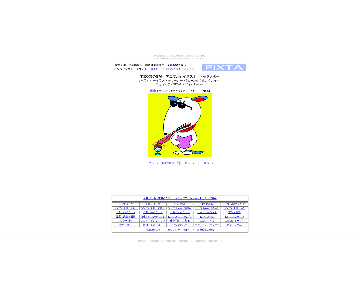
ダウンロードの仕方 (179, 229)
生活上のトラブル (234, 220)
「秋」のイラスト (180, 212)
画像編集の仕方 (205, 229)
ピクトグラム (234, 224)
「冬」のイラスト (207, 212)
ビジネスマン (207, 216)
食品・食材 (125, 224)
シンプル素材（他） (234, 208)
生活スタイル (207, 220)
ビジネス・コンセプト (180, 216)
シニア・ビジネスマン (153, 220)
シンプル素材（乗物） (180, 208)
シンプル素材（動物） (125, 208)
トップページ (151, 163)
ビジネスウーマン (234, 216)
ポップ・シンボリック (207, 224)
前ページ (189, 163)
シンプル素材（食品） (207, 208)
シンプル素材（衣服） (153, 208)
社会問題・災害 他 (180, 220)
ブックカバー (180, 224)
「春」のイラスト (125, 212)
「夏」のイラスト (153, 212)
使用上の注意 (153, 229)
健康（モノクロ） (153, 224)
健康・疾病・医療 (125, 216)
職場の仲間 (125, 220)
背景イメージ (153, 204)
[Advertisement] (180, 170)
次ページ (209, 163)
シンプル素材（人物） (234, 204)
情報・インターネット (153, 216)
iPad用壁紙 (180, 204)
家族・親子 (234, 212)
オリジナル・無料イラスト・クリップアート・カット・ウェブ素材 (180, 198)
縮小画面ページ (170, 163)
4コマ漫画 (207, 204)
